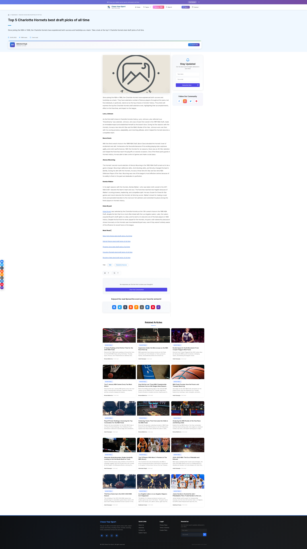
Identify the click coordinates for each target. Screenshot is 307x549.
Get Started (192, 2)
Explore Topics (143, 533)
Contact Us (142, 530)
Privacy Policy (163, 525)
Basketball (14, 14)
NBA (110, 265)
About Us (141, 525)
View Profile (194, 44)
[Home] (9, 14)
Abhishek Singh (21, 44)
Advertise (141, 527)
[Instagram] (185, 101)
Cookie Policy (163, 530)
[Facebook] (179, 101)
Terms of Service (164, 527)
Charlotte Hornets (121, 265)
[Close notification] (199, 2)
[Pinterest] (196, 101)
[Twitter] (191, 101)
